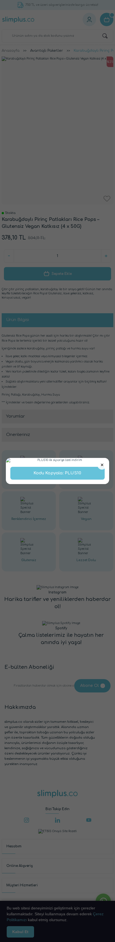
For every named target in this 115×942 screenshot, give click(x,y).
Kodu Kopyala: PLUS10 (57, 473)
